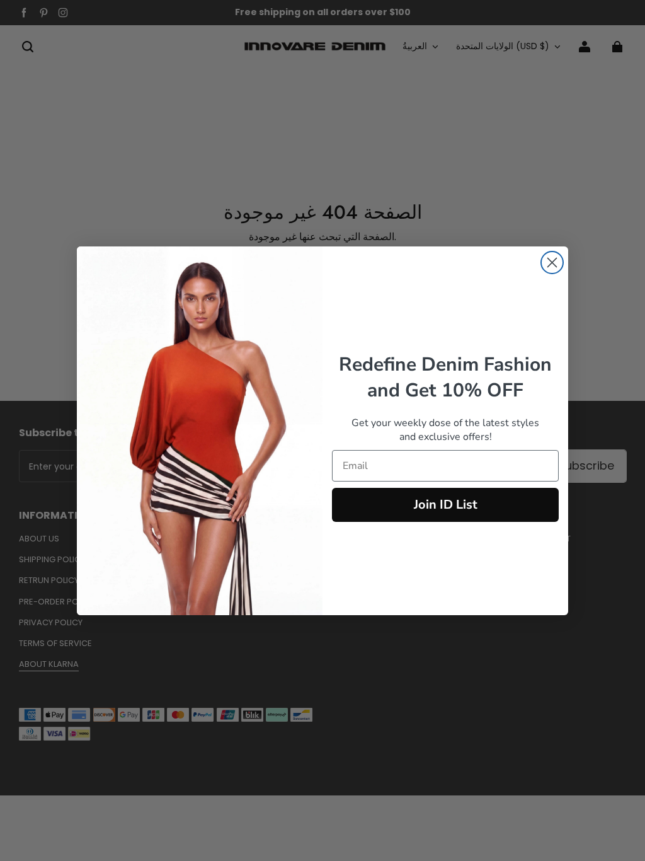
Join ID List (445, 504)
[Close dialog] (552, 262)
